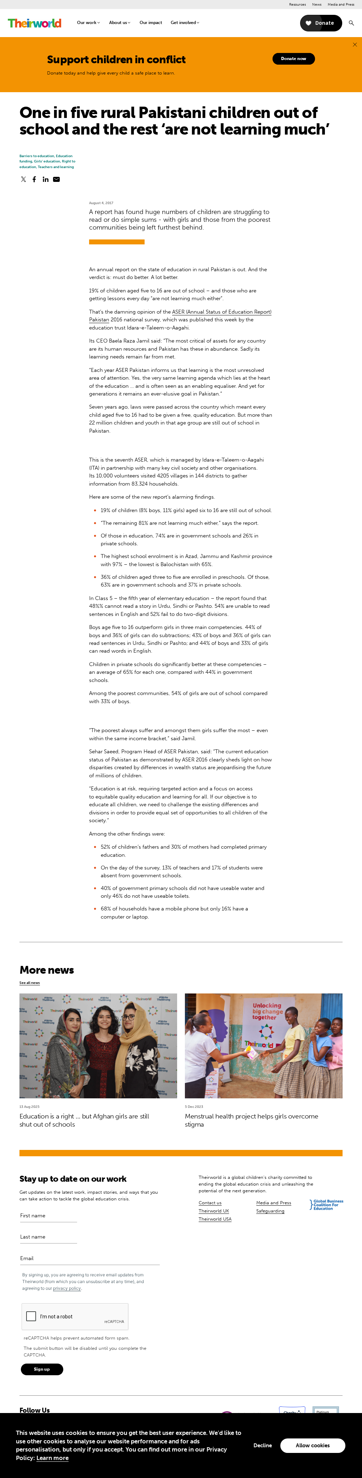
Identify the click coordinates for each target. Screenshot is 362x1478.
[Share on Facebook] (34, 179)
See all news (29, 982)
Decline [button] (262, 1445)
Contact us (210, 1202)
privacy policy (67, 1288)
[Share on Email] (56, 179)
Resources (297, 4)
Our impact (151, 22)
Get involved (183, 22)
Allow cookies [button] (313, 1445)
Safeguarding (270, 1210)
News (316, 4)
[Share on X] (23, 179)
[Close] (355, 44)
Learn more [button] (52, 1457)
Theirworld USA (215, 1219)
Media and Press (341, 4)
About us (118, 22)
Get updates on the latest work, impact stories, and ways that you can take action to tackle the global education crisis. (88, 1195)
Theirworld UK (214, 1210)
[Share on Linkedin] (45, 179)
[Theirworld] (34, 23)
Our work (87, 22)
